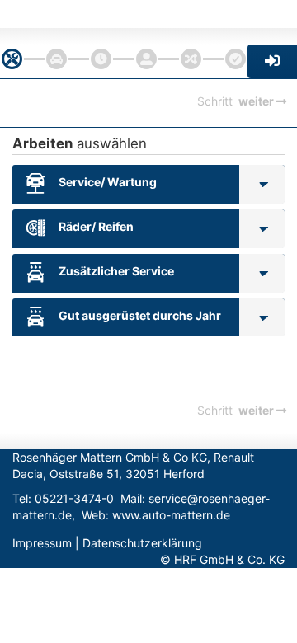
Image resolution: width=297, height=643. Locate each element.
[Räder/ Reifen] (262, 228)
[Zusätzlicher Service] (262, 273)
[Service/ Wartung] (262, 184)
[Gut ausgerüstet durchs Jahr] (262, 317)
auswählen (79, 143)
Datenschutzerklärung (142, 543)
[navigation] (12, 59)
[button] (272, 61)
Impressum (42, 543)
